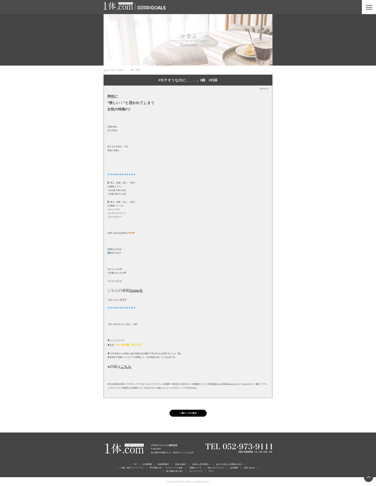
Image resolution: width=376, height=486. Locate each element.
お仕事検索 (147, 464)
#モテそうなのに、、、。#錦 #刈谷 (188, 80)
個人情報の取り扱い (174, 471)
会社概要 (234, 468)
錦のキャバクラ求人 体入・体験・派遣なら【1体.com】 (118, 7)
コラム (211, 471)
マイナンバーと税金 (174, 468)
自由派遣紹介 (163, 464)
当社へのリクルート (216, 468)
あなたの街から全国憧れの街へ (229, 464)
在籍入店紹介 (180, 464)
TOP (135, 464)
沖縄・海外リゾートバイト (132, 468)
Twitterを (136, 290)
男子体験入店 (155, 468)
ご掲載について (195, 468)
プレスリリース (195, 471)
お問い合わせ (249, 468)
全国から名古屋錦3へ (201, 464)
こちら (125, 366)
